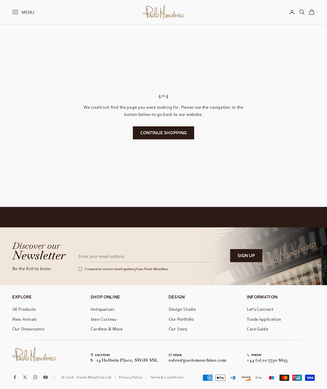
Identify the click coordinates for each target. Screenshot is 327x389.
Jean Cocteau (103, 319)
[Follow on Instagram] (35, 377)
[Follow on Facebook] (14, 377)
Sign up (246, 255)
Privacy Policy (131, 377)
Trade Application (264, 319)
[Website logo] (34, 354)
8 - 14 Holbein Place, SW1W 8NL (124, 360)
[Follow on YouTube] (45, 377)
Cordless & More (106, 328)
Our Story (178, 328)
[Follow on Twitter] (25, 377)
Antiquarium (102, 309)
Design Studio (182, 309)
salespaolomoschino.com (197, 360)
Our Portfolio (181, 319)
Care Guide (257, 328)
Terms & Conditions (166, 377)
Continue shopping (163, 132)
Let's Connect (260, 309)
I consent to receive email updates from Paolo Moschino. (127, 269)
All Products (24, 309)
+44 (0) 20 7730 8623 (267, 360)
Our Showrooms (28, 328)
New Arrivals (24, 319)
